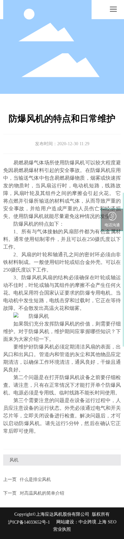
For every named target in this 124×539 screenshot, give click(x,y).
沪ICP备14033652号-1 (29, 522)
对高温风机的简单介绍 (42, 493)
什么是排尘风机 (35, 479)
